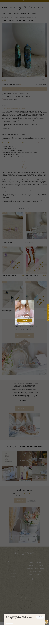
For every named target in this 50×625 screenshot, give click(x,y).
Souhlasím (40, 617)
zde (25, 619)
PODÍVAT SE (24, 320)
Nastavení (9, 622)
